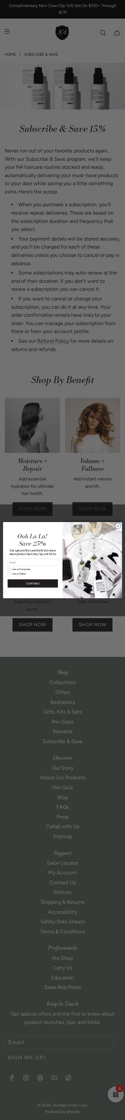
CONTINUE (32, 583)
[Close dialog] (118, 525)
